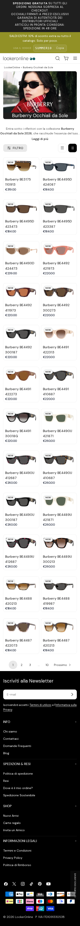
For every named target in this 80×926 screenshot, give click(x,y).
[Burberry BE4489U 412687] (21, 543)
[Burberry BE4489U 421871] (59, 502)
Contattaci (11, 739)
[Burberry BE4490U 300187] (21, 502)
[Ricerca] (57, 58)
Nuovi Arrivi (11, 816)
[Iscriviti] (72, 694)
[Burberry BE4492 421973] (59, 250)
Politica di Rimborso (17, 865)
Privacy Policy (12, 858)
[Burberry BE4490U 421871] (59, 418)
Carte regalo (12, 823)
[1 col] (62, 148)
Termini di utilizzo (40, 705)
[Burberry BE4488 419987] (59, 585)
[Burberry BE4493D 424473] (21, 250)
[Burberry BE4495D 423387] (59, 208)
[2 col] (72, 148)
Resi (6, 781)
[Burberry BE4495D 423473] (21, 208)
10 (47, 665)
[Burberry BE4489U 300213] (59, 543)
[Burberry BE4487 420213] (59, 627)
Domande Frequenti (17, 746)
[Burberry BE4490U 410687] (59, 459)
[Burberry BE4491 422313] (59, 334)
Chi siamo (10, 731)
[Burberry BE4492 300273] (59, 292)
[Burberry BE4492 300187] (21, 334)
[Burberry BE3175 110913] (21, 166)
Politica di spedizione (18, 773)
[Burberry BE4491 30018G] (21, 418)
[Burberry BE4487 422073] (21, 627)
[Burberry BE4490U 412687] (21, 459)
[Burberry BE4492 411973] (21, 292)
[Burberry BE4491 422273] (21, 376)
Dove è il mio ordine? (18, 788)
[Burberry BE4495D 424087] (59, 166)
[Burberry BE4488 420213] (21, 585)
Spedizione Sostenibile (19, 795)
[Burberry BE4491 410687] (59, 376)
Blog (6, 753)
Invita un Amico (14, 830)
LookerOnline (12, 67)
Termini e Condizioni (17, 850)
